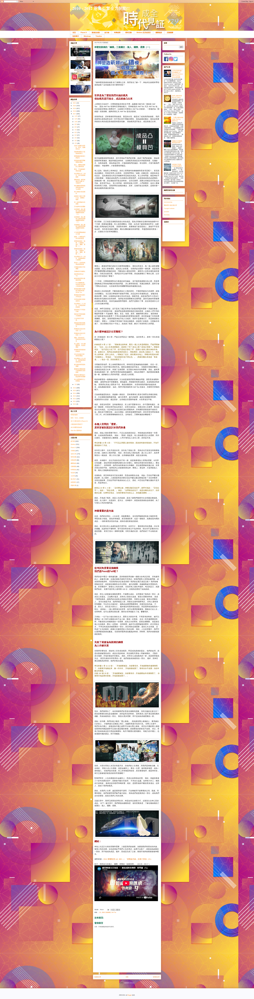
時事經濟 (117, 32)
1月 (76, 384)
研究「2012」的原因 (77, 418)
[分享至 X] (115, 910)
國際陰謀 (159, 32)
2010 (74, 404)
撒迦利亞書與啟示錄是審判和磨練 (79, 375)
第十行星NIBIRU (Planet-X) (79, 421)
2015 (74, 390)
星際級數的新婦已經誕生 (79, 157)
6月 (76, 132)
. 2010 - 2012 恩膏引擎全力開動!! (100, 8)
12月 (76, 116)
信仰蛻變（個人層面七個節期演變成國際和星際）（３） (79, 211)
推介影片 (73, 479)
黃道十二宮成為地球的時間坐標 (79, 263)
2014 (74, 393)
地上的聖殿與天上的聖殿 (79, 380)
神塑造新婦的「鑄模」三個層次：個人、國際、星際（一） (79, 251)
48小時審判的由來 (76, 427)
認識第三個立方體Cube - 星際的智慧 (79, 197)
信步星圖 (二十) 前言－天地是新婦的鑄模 (80, 305)
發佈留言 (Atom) (129, 983)
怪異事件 (76, 36)
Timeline (99, 36)
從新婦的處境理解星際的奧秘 (79, 161)
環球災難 (128, 32)
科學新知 (73, 469)
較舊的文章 (156, 977)
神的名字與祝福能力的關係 (79, 315)
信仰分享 (73, 454)
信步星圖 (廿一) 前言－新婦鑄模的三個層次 (80, 258)
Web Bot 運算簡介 (76, 430)
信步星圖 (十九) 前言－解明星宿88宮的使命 (80, 360)
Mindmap (87, 36)
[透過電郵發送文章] (108, 909)
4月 (76, 138)
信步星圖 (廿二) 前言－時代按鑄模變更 (80, 175)
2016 (74, 388)
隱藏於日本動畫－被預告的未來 (177, 141)
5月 (76, 135)
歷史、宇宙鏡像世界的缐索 (79, 170)
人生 (100, 912)
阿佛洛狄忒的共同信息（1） (79, 334)
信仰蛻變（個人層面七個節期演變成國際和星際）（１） (79, 227)
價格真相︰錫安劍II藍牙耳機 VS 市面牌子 (79, 181)
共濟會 (73, 450)
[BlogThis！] (113, 910)
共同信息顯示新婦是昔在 (79, 300)
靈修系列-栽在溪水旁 (170, 205)
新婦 (103, 912)
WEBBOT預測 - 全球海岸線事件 (177, 165)
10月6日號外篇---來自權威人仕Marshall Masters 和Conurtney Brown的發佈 (177, 74)
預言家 (73, 472)
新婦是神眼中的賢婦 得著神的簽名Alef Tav (79, 290)
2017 (74, 114)
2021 (74, 103)
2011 (74, 401)
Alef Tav (113, 912)
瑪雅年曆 (73, 485)
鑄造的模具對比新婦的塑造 (79, 279)
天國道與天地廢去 (79, 271)
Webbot (73, 444)
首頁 (74, 32)
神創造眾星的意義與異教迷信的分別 (79, 324)
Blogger (129, 995)
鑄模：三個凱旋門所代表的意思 (79, 237)
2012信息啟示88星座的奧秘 (79, 355)
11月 (76, 119)
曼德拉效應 (96, 32)
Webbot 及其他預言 (144, 32)
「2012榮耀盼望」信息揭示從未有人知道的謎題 (80, 284)
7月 (76, 130)
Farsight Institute (169, 208)
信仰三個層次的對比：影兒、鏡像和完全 (79, 147)
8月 (76, 127)
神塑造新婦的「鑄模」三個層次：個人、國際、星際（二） (79, 243)
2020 (74, 105)
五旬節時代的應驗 (79, 206)
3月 (76, 140)
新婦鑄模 (108, 912)
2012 (74, 398)
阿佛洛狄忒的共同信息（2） (79, 329)
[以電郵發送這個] (112, 910)
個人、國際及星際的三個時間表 (79, 165)
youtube (166, 211)
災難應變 (170, 32)
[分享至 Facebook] (117, 910)
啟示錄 (106, 32)
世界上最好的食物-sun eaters (177, 96)
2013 (74, 396)
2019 (74, 108)
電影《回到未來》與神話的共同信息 (79, 339)
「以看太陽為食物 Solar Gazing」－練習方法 (177, 119)
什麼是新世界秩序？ (77, 424)
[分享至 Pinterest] (119, 910)
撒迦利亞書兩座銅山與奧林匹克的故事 (79, 370)
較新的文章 (97, 977)
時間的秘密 (74, 415)
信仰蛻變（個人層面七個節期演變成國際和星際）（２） (79, 219)
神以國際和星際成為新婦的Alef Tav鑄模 (79, 187)
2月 (76, 143)
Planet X (84, 32)
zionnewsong (168, 202)
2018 (74, 111)
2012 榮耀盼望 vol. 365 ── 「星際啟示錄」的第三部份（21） (127, 859)
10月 (76, 121)
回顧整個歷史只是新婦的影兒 (79, 152)
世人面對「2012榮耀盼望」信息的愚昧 (80, 345)
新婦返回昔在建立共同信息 (79, 295)
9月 (76, 124)
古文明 (73, 476)
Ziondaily (167, 215)
